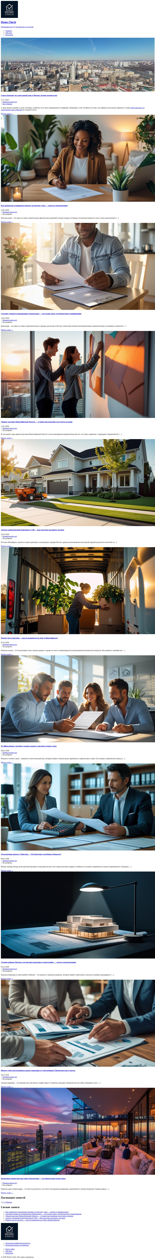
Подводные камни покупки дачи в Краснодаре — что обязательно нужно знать (33, 1178)
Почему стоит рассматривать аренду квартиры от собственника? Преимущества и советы (38, 1070)
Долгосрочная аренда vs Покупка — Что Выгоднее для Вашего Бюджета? (31, 854)
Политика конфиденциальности (17, 1243)
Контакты (9, 35)
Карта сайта (10, 1249)
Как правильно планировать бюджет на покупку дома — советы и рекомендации (34, 206)
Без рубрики (7, 104)
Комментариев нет (10, 102)
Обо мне (8, 33)
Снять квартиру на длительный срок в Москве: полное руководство (29, 95)
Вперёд (9, 1202)
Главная (8, 31)
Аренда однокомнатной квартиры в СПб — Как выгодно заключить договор (32, 530)
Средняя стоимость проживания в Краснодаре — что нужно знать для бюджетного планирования (41, 314)
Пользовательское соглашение (17, 1245)
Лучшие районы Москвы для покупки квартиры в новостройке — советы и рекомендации (38, 962)
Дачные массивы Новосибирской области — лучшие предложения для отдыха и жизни (36, 422)
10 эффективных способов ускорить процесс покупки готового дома (29, 746)
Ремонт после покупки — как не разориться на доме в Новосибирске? (29, 638)
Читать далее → (7, 114)
